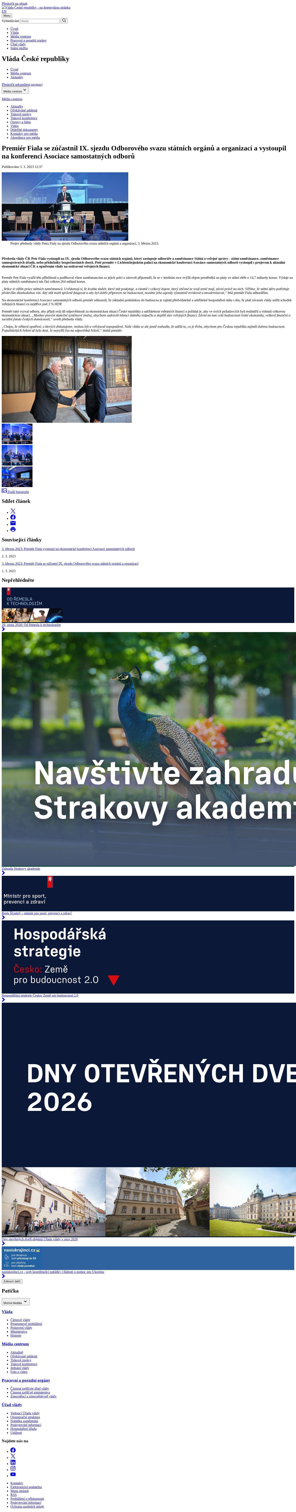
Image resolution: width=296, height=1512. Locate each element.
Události (16, 1433)
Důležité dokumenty (24, 130)
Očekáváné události (23, 110)
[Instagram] (13, 1470)
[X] (13, 1457)
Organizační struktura (25, 1417)
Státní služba (19, 48)
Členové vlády (20, 1320)
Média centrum (20, 36)
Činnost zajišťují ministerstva (30, 1392)
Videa (14, 126)
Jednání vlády (19, 1368)
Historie (15, 1335)
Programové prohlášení (26, 1324)
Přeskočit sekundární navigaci (22, 84)
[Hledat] (64, 20)
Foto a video (19, 1372)
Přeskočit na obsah (14, 3)
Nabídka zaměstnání (24, 1421)
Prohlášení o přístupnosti (27, 1499)
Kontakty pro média (24, 134)
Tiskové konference (23, 118)
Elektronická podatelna (26, 1487)
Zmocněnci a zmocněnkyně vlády (33, 1396)
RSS (13, 1495)
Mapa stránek (19, 1491)
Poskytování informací (25, 1425)
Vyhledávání (10, 21)
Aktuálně (16, 1352)
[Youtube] (13, 1476)
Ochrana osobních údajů (27, 1506)
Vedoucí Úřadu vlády (25, 1413)
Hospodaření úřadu (23, 1429)
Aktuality (16, 106)
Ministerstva (18, 1331)
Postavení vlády (21, 1328)
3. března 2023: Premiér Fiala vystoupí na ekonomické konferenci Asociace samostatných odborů (68, 549)
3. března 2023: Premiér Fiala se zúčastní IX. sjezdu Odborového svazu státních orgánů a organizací (70, 563)
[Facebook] (13, 1451)
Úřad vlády (18, 44)
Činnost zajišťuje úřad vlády (29, 1388)
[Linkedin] (13, 1463)
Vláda (14, 32)
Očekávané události (23, 1356)
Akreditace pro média (25, 137)
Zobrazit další (12, 1281)
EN (4, 11)
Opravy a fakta (20, 122)
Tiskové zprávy (20, 114)
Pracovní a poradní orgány (28, 40)
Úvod (14, 29)
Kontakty (16, 1483)
